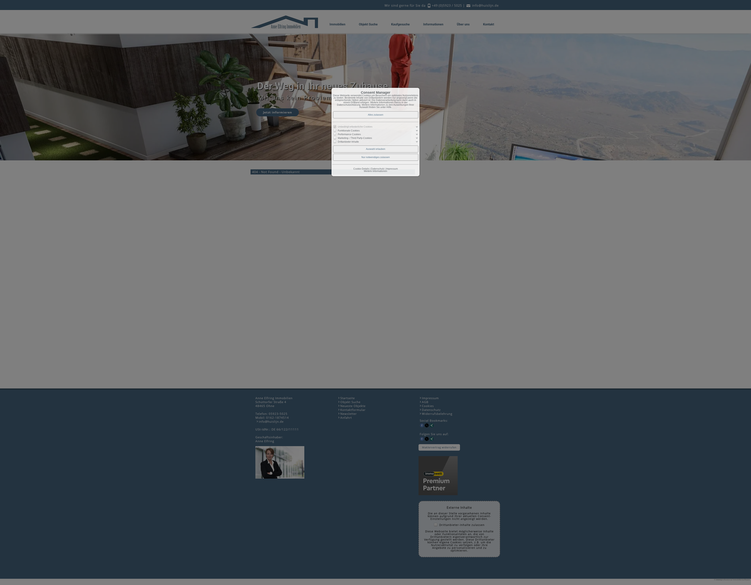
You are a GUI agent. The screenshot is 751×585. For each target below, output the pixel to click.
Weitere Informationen (375, 171)
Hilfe (388, 107)
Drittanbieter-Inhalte (348, 141)
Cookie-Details (361, 168)
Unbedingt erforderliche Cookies (355, 126)
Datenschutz (377, 168)
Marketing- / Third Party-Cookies (355, 138)
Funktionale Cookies (349, 130)
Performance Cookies (349, 134)
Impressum (392, 168)
